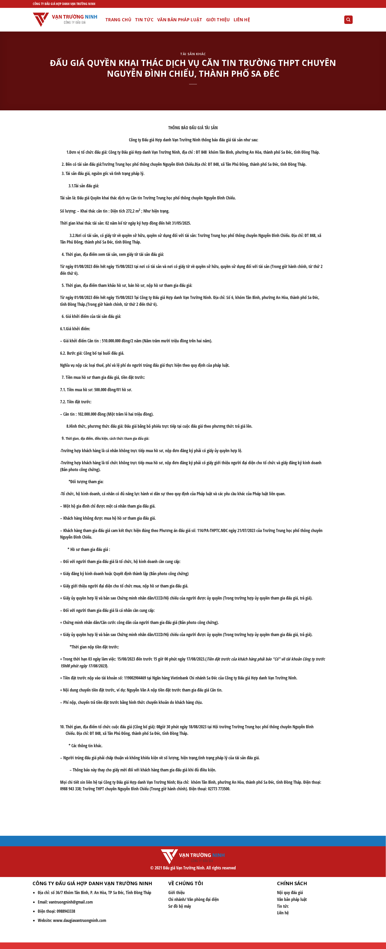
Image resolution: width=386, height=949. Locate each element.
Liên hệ (242, 20)
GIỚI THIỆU (218, 20)
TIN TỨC (144, 20)
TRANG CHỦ (118, 20)
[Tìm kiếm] (348, 20)
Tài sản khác (193, 53)
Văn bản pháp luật (179, 20)
